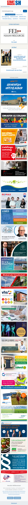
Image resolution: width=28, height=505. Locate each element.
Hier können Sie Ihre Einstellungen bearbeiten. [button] (14, 491)
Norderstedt (22, 18)
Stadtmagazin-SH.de (6, 6)
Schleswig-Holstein (10, 14)
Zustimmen (17, 498)
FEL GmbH (14, 42)
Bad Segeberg (5, 16)
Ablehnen (10, 498)
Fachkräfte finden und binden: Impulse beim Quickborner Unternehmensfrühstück (19, 58)
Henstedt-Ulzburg (6, 18)
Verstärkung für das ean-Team (14, 70)
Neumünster (19, 14)
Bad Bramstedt (14, 16)
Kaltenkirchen (22, 16)
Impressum (14, 503)
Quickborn (15, 18)
